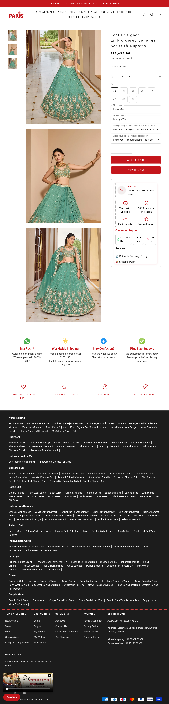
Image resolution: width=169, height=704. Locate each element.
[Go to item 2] (12, 49)
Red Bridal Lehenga (53, 565)
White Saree (148, 492)
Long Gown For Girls (127, 585)
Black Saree (55, 492)
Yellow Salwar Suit (131, 519)
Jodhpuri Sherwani (66, 446)
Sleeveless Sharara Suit (126, 477)
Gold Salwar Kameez (86, 515)
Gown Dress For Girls (146, 581)
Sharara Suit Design (48, 473)
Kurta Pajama (16, 423)
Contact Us (61, 626)
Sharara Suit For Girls (73, 473)
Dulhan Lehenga (94, 565)
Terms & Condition (93, 620)
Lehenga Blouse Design (21, 562)
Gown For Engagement (91, 581)
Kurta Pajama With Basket (34, 431)
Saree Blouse (131, 492)
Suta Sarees (102, 496)
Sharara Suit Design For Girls (64, 481)
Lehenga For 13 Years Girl (120, 565)
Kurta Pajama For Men (38, 423)
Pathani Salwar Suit (108, 519)
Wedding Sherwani (109, 446)
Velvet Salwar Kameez (46, 512)
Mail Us (152, 239)
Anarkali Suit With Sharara (71, 477)
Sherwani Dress (88, 446)
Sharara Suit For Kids (99, 477)
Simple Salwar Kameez (30, 515)
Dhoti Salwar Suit (134, 515)
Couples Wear (88, 12)
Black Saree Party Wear (124, 496)
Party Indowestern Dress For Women (91, 546)
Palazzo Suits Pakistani (67, 531)
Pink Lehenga (53, 569)
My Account (40, 631)
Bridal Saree (54, 496)
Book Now (12, 697)
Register (38, 626)
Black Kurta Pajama (56, 427)
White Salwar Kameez (20, 512)
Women (62, 12)
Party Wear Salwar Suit (82, 519)
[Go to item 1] (12, 35)
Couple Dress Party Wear (62, 600)
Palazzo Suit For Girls (94, 531)
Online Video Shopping (116, 12)
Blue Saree (145, 496)
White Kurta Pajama (32, 427)
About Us (60, 620)
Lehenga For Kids (108, 562)
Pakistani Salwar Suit (55, 519)
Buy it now (136, 170)
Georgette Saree (73, 492)
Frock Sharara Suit (144, 473)
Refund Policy (91, 631)
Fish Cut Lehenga (30, 565)
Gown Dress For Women (100, 585)
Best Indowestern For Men (22, 461)
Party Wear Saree (37, 492)
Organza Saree (16, 492)
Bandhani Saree (113, 492)
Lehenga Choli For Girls (83, 562)
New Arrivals (45, 12)
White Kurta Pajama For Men (68, 423)
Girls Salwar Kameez (128, 512)
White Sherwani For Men (95, 442)
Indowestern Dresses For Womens (26, 546)
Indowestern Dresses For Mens (55, 461)
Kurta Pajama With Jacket (100, 423)
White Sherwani (130, 446)
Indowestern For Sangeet (126, 546)
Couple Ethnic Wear (19, 600)
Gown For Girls (16, 581)
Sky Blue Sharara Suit (93, 481)
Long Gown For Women (119, 581)
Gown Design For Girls (73, 585)
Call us (139, 239)
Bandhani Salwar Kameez (59, 515)
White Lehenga (74, 565)
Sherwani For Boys (40, 442)
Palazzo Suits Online (119, 531)
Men (72, 12)
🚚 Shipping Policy (125, 261)
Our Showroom (63, 637)
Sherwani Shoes (17, 446)
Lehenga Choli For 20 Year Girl (51, 562)
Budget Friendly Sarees (84, 17)
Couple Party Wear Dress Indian (123, 600)
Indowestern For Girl (58, 546)
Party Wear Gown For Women (43, 581)
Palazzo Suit (15, 531)
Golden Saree (15, 496)
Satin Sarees (86, 496)
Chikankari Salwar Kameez (75, 512)
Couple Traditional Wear (91, 600)
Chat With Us (125, 239)
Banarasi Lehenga (129, 562)
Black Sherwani (119, 442)
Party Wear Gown (18, 585)
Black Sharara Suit (96, 473)
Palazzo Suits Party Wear (38, 531)
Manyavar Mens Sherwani (44, 450)
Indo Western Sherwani (41, 446)
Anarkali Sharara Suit (43, 477)
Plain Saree (70, 496)
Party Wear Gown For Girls (44, 585)
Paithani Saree (93, 492)
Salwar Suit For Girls (111, 515)
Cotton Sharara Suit (120, 473)
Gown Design (69, 581)
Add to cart (136, 160)
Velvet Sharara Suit (18, 477)
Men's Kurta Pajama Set (64, 431)
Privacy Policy (91, 626)
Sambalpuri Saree (35, 496)
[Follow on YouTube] (24, 693)
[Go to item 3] (12, 63)
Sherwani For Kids (140, 442)
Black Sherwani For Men (66, 442)
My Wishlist (40, 637)
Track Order (40, 642)
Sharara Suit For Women (21, 473)
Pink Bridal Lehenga (32, 569)
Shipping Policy (91, 637)
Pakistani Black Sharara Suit (31, 481)
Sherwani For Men (18, 442)
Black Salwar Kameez (104, 512)
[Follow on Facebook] (7, 693)
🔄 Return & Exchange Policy (131, 256)
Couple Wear (39, 600)
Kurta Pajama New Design (123, 427)
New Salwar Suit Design (29, 519)
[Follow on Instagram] (15, 693)
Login (37, 620)
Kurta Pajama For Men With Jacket (88, 427)
